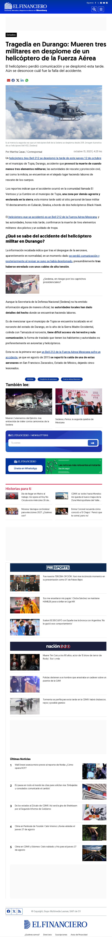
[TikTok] (107, 3)
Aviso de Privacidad (79, 935)
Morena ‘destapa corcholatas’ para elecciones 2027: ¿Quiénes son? (36, 512)
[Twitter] (98, 3)
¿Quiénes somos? (32, 935)
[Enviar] (93, 443)
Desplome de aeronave (48, 379)
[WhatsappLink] (54, 466)
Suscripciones (61, 935)
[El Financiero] (25, 6)
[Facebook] (96, 3)
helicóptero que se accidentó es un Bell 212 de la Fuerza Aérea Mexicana (52, 217)
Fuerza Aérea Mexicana (71, 379)
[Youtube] (104, 3)
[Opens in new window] (25, 583)
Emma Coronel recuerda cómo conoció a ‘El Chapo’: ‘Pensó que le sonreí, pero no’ (86, 512)
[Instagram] (101, 3)
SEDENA (30, 379)
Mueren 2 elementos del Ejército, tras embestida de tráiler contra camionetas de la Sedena (27, 421)
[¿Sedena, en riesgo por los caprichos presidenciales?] (22, 284)
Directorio (47, 935)
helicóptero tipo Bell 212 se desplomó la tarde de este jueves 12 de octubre (55, 158)
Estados (11, 35)
